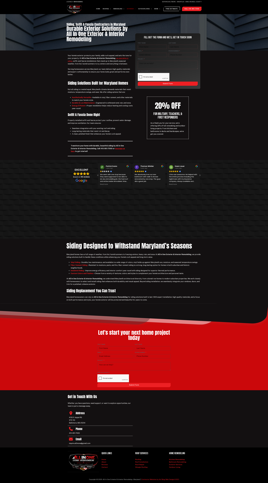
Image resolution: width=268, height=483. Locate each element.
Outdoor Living (144, 9)
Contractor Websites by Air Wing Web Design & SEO (160, 479)
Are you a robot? (144, 71)
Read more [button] (104, 184)
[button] (199, 175)
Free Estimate (172, 9)
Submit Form (168, 83)
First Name (142, 43)
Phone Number (174, 51)
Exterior (130, 9)
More (156, 9)
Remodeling (117, 9)
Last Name (172, 43)
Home (98, 9)
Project (141, 59)
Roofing (106, 9)
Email (140, 51)
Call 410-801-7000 (191, 9)
